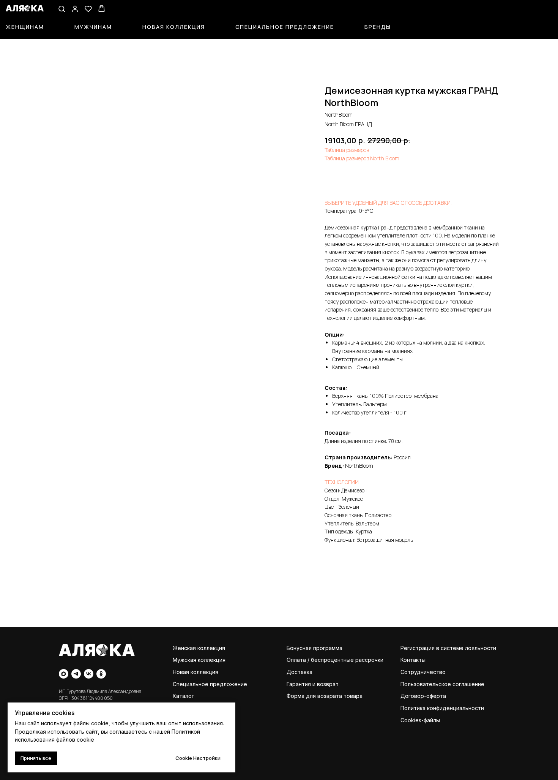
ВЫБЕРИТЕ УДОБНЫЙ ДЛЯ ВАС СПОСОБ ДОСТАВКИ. (388, 202)
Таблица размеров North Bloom (362, 158)
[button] (61, 8)
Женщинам (25, 26)
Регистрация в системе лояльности (448, 648)
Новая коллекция (173, 26)
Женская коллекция (199, 648)
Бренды (377, 26)
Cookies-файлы (420, 720)
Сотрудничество (423, 672)
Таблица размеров (347, 149)
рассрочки (369, 660)
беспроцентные (332, 660)
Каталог (183, 696)
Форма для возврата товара (325, 696)
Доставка (299, 672)
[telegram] (76, 674)
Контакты (413, 660)
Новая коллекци (194, 672)
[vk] (88, 674)
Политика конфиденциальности (442, 708)
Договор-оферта (423, 696)
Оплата (296, 660)
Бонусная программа (314, 648)
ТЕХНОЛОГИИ (342, 482)
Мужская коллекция (199, 660)
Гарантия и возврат (313, 684)
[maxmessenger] (63, 674)
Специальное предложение (284, 26)
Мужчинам (93, 26)
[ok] (101, 674)
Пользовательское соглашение (442, 684)
